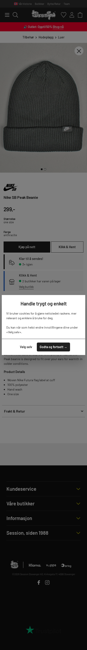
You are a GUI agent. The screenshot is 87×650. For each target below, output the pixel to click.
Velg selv (26, 347)
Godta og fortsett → (53, 347)
